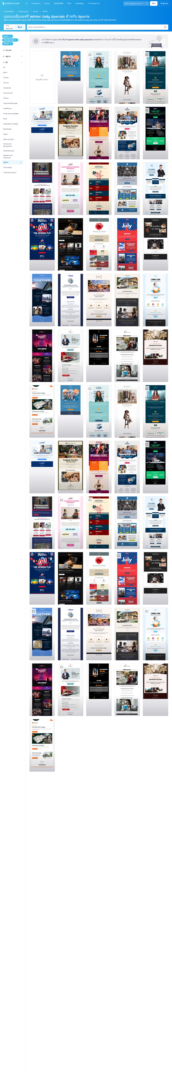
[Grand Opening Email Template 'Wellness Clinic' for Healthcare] (42, 133)
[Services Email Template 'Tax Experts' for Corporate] (70, 355)
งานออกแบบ (9, 27)
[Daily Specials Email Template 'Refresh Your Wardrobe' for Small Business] (127, 77)
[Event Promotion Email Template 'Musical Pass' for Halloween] (42, 355)
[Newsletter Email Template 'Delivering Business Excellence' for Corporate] (155, 188)
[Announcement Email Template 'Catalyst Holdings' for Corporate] (155, 77)
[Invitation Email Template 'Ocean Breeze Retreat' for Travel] (127, 355)
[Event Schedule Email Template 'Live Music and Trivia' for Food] (99, 188)
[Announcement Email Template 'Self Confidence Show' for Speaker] (99, 355)
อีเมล (20, 27)
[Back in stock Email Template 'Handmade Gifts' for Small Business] (70, 133)
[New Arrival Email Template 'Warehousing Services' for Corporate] (42, 188)
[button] (22, 50)
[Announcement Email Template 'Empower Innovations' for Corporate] (99, 77)
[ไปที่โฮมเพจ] (9, 3)
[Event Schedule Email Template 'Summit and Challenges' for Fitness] (99, 133)
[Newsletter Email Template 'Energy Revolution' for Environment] (42, 300)
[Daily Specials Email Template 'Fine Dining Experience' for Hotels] (99, 300)
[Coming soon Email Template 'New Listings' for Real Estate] (127, 300)
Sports (35, 11)
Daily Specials (23, 11)
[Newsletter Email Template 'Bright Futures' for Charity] (127, 133)
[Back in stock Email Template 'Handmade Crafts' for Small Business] (155, 244)
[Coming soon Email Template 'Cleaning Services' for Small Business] (155, 300)
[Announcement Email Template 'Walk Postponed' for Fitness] (70, 77)
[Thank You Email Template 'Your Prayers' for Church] (155, 355)
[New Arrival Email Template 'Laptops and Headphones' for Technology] (70, 244)
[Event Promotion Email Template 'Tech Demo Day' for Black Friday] (155, 133)
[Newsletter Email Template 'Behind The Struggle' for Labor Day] (127, 188)
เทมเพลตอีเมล (9, 11)
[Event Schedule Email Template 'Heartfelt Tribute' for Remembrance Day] (99, 244)
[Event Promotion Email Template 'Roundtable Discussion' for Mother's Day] (70, 188)
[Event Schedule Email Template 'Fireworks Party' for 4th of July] (127, 244)
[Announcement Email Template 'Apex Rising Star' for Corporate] (70, 300)
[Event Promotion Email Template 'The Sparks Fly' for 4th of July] (42, 244)
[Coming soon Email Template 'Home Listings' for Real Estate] (42, 411)
